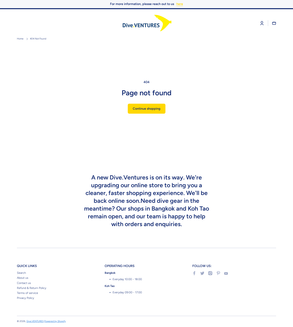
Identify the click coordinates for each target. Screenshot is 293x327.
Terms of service (27, 293)
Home (20, 38)
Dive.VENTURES (35, 321)
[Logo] (146, 23)
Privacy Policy (25, 298)
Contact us (24, 283)
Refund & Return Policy (31, 288)
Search (21, 273)
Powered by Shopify (55, 321)
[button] (274, 23)
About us (22, 278)
